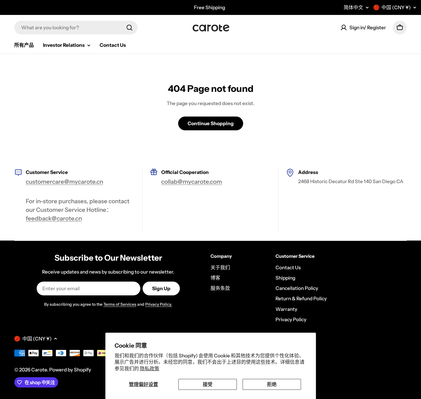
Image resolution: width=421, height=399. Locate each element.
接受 (208, 384)
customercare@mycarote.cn (64, 181)
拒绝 (272, 384)
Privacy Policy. (158, 304)
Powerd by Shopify (70, 370)
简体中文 (353, 7)
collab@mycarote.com (191, 181)
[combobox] (75, 27)
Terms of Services (119, 304)
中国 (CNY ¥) (396, 7)
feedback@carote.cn (54, 218)
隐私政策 (149, 368)
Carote (39, 370)
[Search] (129, 27)
